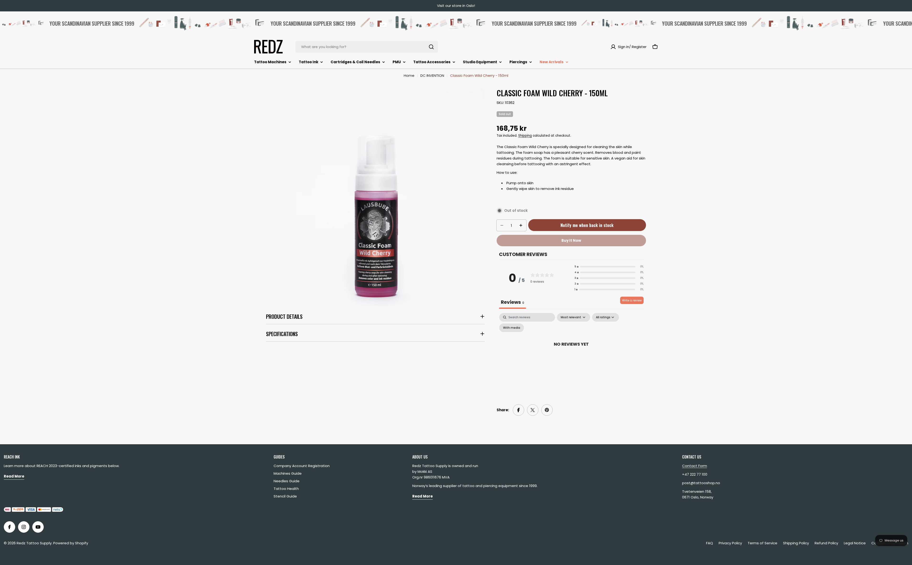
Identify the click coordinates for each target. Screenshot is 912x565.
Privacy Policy (730, 543)
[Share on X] (532, 410)
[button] (609, 266)
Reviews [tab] (512, 302)
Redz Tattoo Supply (34, 543)
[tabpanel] (571, 354)
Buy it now (571, 240)
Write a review (632, 300)
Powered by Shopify (70, 543)
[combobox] (366, 47)
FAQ (709, 543)
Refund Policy (826, 543)
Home (409, 75)
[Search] (431, 47)
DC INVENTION (432, 75)
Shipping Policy (796, 543)
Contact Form (694, 465)
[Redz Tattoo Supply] (186, 23)
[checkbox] (511, 328)
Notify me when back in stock (586, 225)
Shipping (525, 135)
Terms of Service (762, 543)
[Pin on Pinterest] (547, 410)
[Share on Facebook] (518, 410)
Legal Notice (855, 543)
